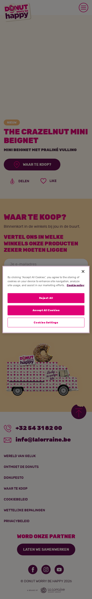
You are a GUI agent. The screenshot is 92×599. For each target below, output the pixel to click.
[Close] (83, 271)
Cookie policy (75, 285)
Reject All (46, 298)
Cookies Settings (46, 322)
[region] (46, 299)
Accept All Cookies (46, 310)
